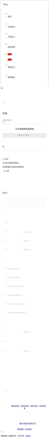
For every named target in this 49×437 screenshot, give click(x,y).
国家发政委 (15, 406)
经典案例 (8, 120)
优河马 (28, 436)
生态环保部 (25, 406)
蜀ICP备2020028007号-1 (28, 423)
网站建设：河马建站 (24, 429)
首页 (4, 120)
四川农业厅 (34, 406)
